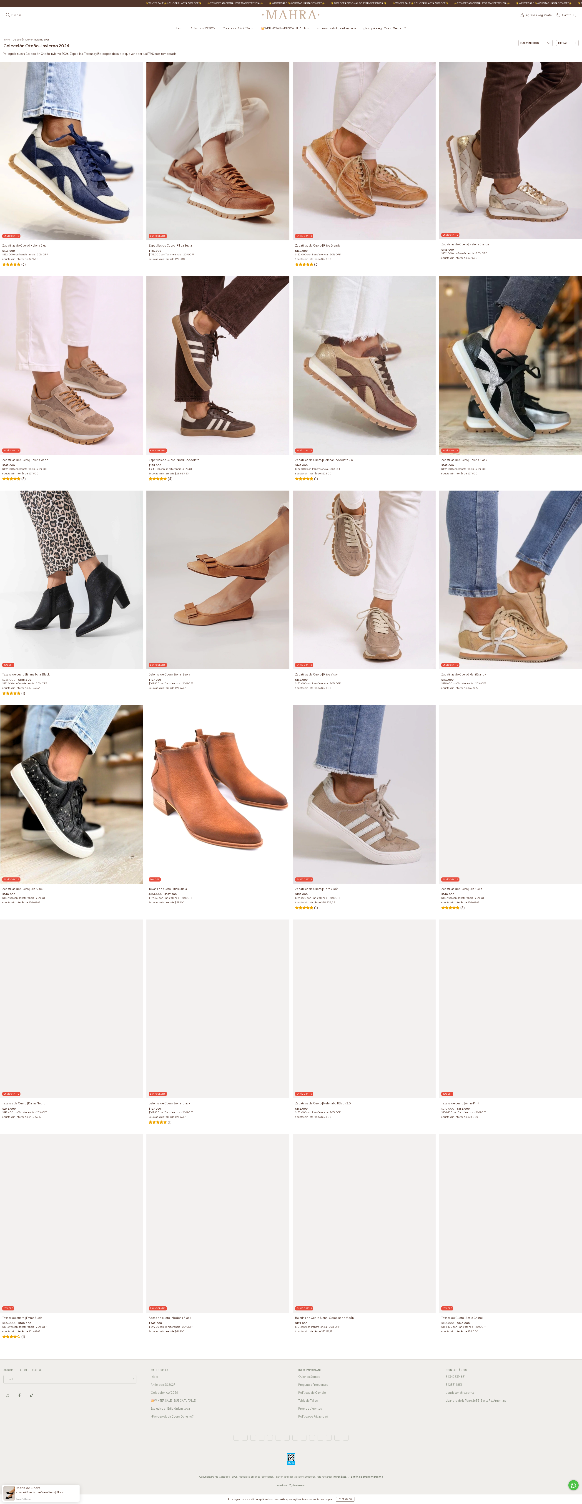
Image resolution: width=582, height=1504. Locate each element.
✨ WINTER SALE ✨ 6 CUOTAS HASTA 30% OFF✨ (78, 3)
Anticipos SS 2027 (203, 28)
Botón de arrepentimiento (367, 1476)
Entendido (345, 1499)
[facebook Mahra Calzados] (19, 1395)
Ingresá (530, 15)
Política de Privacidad (313, 1416)
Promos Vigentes (310, 1408)
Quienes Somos (309, 1376)
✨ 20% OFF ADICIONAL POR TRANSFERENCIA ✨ (140, 3)
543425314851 (455, 1376)
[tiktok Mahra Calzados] (32, 1395)
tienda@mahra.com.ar (460, 1392)
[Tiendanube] (291, 1485)
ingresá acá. (340, 1476)
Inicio (179, 28)
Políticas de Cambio (312, 1392)
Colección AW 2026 (236, 28)
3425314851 (454, 1384)
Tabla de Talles (308, 1400)
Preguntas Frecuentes (313, 1384)
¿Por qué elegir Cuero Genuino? (384, 28)
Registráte (544, 15)
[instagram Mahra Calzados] (7, 1395)
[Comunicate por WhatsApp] (573, 1485)
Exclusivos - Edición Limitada (336, 28)
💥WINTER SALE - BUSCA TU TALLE (283, 28)
